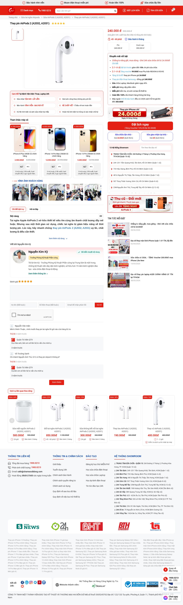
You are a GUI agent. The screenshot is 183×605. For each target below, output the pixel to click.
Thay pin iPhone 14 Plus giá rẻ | (94, 554)
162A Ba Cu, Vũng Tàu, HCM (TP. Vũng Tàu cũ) (140, 513)
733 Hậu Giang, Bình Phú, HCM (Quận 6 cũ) (138, 474)
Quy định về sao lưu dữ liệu (64, 491)
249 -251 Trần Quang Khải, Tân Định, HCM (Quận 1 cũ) (142, 471)
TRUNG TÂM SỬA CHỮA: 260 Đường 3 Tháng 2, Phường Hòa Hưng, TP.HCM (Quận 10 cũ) (139, 155)
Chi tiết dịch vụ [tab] (18, 209)
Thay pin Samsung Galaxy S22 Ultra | (124, 540)
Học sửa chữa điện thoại (97, 470)
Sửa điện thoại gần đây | (153, 540)
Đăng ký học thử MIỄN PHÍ (97, 464)
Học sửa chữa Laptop (95, 475)
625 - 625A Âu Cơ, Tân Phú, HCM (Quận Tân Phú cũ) (141, 496)
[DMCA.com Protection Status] (153, 584)
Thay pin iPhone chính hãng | (158, 543)
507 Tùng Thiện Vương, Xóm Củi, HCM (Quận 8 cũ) (141, 481)
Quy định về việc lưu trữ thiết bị (66, 497)
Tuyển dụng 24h (60, 470)
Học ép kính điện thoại (95, 480)
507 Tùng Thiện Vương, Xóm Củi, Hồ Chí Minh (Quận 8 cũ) (135, 181)
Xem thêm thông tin (37, 273)
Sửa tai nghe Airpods (30, 17)
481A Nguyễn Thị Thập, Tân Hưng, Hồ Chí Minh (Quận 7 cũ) (136, 175)
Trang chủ (13, 17)
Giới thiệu (57, 464)
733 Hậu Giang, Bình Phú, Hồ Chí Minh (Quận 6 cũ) (133, 169)
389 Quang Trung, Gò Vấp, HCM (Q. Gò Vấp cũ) (139, 492)
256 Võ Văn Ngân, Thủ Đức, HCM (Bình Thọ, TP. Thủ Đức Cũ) (144, 506)
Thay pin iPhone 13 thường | (19, 540)
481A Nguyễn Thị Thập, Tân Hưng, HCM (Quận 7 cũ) (142, 478)
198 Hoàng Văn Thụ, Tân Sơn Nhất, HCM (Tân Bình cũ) (144, 488)
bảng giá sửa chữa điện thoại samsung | (159, 566)
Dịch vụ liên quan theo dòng (21, 391)
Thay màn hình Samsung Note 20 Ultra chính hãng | (124, 557)
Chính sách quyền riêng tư (64, 480)
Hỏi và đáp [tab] (34, 209)
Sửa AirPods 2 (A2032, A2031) (56, 17)
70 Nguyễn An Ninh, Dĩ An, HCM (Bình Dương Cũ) (139, 510)
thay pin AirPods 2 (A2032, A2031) (71, 228)
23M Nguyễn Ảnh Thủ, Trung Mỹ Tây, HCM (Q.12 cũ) (143, 485)
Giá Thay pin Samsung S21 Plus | (89, 557)
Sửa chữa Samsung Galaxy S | (160, 563)
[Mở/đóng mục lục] (100, 216)
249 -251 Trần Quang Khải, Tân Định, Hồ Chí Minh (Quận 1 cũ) (137, 163)
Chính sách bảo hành (62, 475)
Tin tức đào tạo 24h (94, 486)
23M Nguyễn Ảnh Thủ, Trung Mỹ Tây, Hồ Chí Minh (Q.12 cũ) (136, 187)
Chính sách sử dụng (61, 486)
